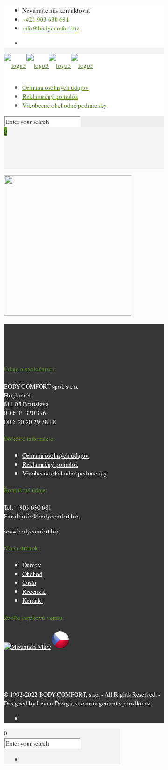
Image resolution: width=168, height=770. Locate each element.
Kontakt (32, 600)
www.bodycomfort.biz (31, 531)
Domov (31, 565)
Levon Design (54, 703)
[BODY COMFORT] (48, 65)
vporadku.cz (134, 703)
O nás (29, 582)
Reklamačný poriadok (50, 96)
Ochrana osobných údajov (55, 87)
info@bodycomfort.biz (50, 28)
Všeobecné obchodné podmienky (64, 105)
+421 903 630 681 (45, 19)
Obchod (32, 573)
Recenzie (34, 591)
